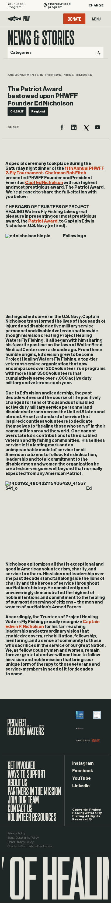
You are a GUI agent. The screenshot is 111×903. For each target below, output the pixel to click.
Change (96, 5)
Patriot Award (42, 221)
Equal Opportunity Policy (23, 837)
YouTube (81, 778)
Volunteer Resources (32, 820)
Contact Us (20, 811)
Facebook (82, 771)
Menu (96, 18)
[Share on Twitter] (86, 127)
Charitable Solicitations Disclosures (30, 846)
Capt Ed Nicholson (44, 183)
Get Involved (21, 768)
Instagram (82, 763)
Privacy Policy (17, 833)
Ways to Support (26, 777)
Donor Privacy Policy (21, 842)
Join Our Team (23, 803)
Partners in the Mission (34, 794)
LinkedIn (80, 786)
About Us (17, 785)
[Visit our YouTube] (97, 127)
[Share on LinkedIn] (74, 127)
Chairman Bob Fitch (65, 173)
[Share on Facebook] (62, 127)
